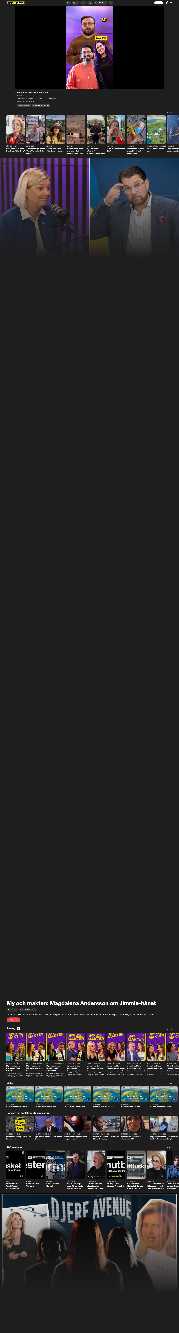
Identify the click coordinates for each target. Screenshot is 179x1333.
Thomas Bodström (24, 105)
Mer (111, 3)
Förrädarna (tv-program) (41, 105)
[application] (89, 47)
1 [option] (18, 1028)
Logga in (159, 3)
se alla (169, 112)
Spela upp (15, 1020)
